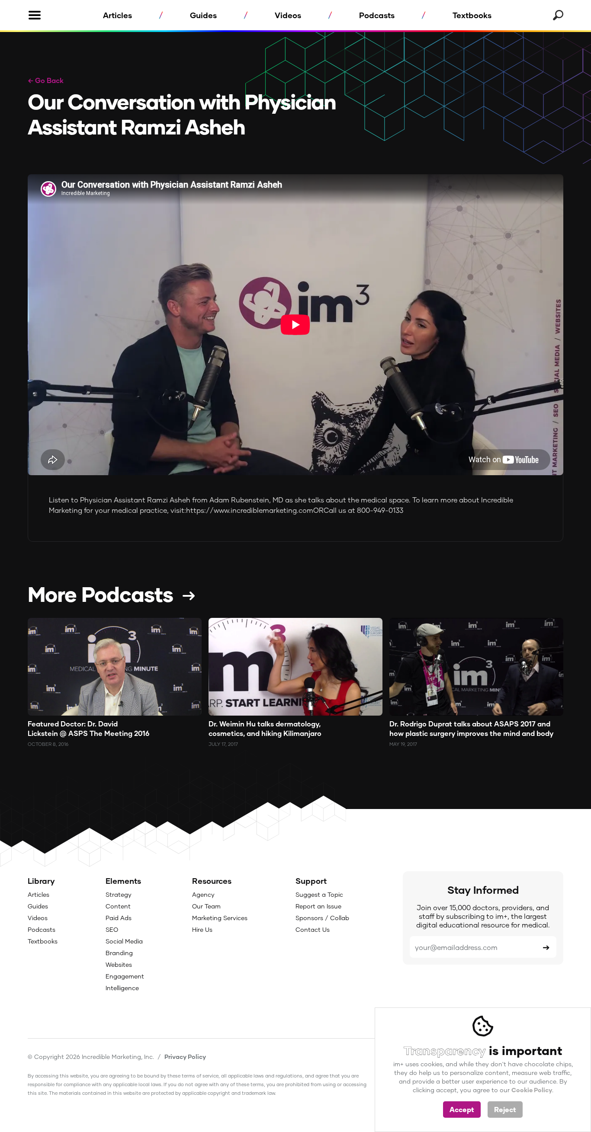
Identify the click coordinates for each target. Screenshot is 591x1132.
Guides (203, 15)
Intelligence (122, 987)
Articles (117, 15)
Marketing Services (219, 917)
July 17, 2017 (223, 744)
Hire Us (202, 929)
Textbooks (472, 15)
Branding (119, 952)
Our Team (206, 906)
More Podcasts (100, 593)
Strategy (119, 894)
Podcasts (377, 15)
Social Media (124, 941)
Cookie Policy (531, 1090)
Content (118, 906)
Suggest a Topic (319, 894)
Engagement (125, 976)
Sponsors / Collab (322, 917)
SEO (112, 929)
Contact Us (313, 929)
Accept (462, 1109)
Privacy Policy (185, 1056)
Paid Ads (119, 917)
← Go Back (46, 80)
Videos (288, 15)
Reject (505, 1109)
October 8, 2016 (48, 744)
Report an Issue (318, 906)
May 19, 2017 (403, 744)
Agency (203, 894)
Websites (119, 964)
